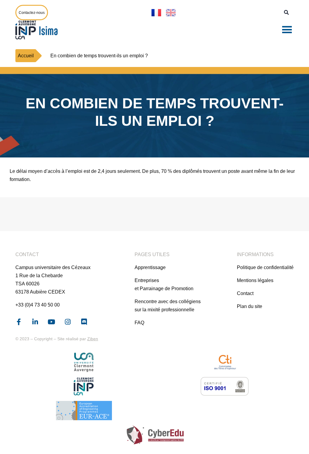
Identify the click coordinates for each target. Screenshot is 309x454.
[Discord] (84, 322)
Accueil (26, 55)
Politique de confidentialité (265, 267)
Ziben (92, 338)
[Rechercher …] (286, 13)
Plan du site (249, 306)
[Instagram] (67, 322)
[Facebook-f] (18, 322)
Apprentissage (150, 267)
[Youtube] (51, 322)
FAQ (139, 322)
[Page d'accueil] (38, 30)
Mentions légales (255, 280)
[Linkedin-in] (35, 322)
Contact (245, 293)
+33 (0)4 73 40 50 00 (37, 304)
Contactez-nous (32, 13)
